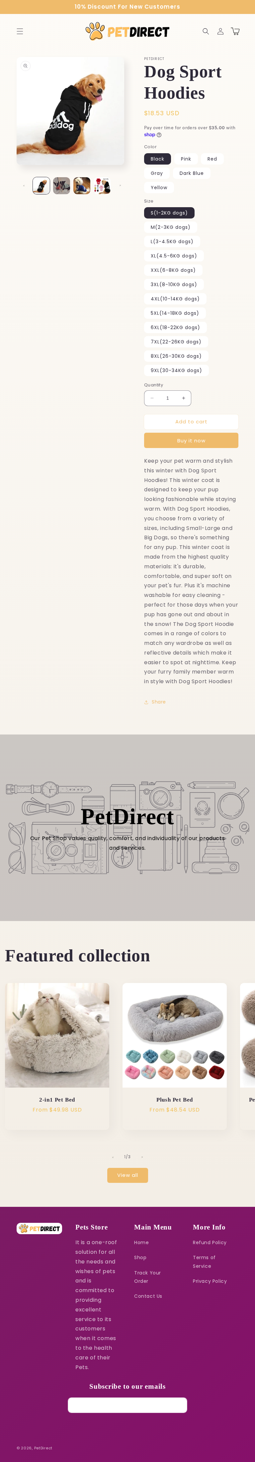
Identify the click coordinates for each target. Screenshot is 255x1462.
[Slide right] (120, 185)
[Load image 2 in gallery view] (61, 185)
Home (141, 1242)
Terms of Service (204, 1261)
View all (127, 1175)
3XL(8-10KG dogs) (174, 284)
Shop (140, 1257)
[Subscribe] (179, 1405)
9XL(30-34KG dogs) (176, 370)
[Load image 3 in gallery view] (81, 185)
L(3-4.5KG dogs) (172, 241)
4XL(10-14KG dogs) (175, 298)
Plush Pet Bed (174, 1100)
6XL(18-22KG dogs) (175, 327)
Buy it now (191, 440)
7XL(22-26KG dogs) (176, 341)
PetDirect (43, 1448)
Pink (186, 159)
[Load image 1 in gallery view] (41, 185)
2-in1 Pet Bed (57, 1100)
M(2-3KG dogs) (171, 227)
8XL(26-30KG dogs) (176, 356)
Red (212, 159)
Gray (157, 173)
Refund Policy (210, 1242)
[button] (20, 31)
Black (157, 159)
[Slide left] (24, 185)
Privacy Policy (210, 1281)
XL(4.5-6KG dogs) (174, 255)
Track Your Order (147, 1276)
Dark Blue (192, 173)
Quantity (153, 385)
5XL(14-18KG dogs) (175, 313)
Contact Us (148, 1296)
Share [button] (159, 702)
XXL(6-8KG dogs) (173, 270)
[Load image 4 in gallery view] (102, 185)
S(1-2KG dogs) (169, 213)
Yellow (159, 187)
